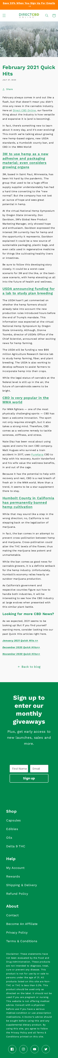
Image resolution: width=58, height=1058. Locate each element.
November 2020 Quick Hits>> (21, 653)
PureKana (37, 454)
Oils (9, 837)
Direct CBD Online (24, 110)
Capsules (13, 820)
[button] (4, 15)
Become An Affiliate (22, 924)
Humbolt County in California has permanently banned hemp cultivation (28, 502)
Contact (12, 915)
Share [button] (9, 89)
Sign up (29, 778)
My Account (15, 868)
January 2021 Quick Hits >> (20, 640)
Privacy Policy (17, 932)
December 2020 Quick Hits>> (21, 647)
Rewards (13, 876)
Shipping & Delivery (21, 885)
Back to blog (31, 666)
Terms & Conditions (21, 941)
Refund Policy (17, 894)
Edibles (12, 829)
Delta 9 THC (15, 846)
